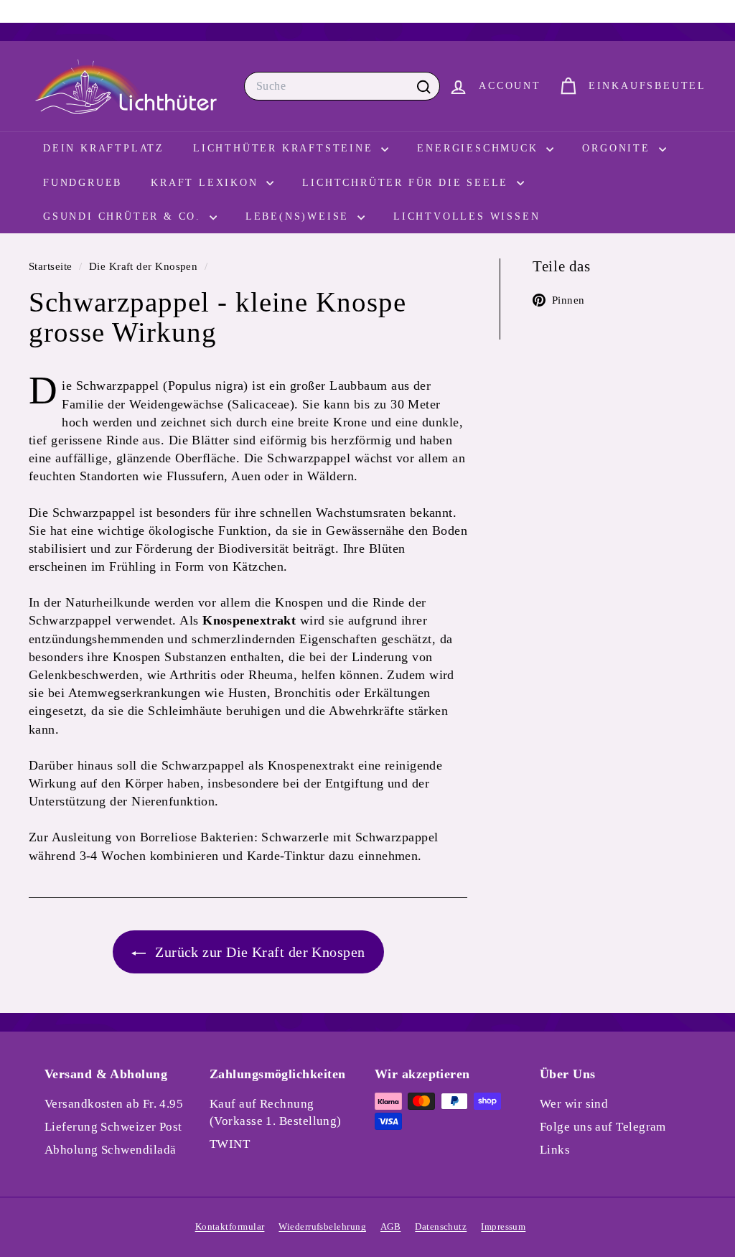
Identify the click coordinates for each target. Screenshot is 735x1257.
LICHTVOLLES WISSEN (466, 216)
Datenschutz (441, 1226)
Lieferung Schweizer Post (113, 1127)
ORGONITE (618, 148)
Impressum (503, 1226)
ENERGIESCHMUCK (480, 148)
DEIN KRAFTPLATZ (103, 148)
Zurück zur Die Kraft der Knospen (258, 952)
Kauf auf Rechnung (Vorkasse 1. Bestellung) (276, 1112)
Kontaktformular (230, 1226)
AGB (390, 1226)
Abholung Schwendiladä (110, 1149)
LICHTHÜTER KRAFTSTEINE (285, 148)
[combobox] (342, 86)
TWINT (230, 1144)
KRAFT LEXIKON (207, 182)
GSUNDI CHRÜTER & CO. (124, 216)
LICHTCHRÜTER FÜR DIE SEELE (407, 182)
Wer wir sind (574, 1104)
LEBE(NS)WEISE (299, 216)
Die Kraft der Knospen (143, 266)
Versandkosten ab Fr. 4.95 (114, 1104)
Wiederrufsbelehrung (322, 1226)
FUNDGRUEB (82, 182)
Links (555, 1149)
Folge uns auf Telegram (603, 1127)
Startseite (52, 266)
